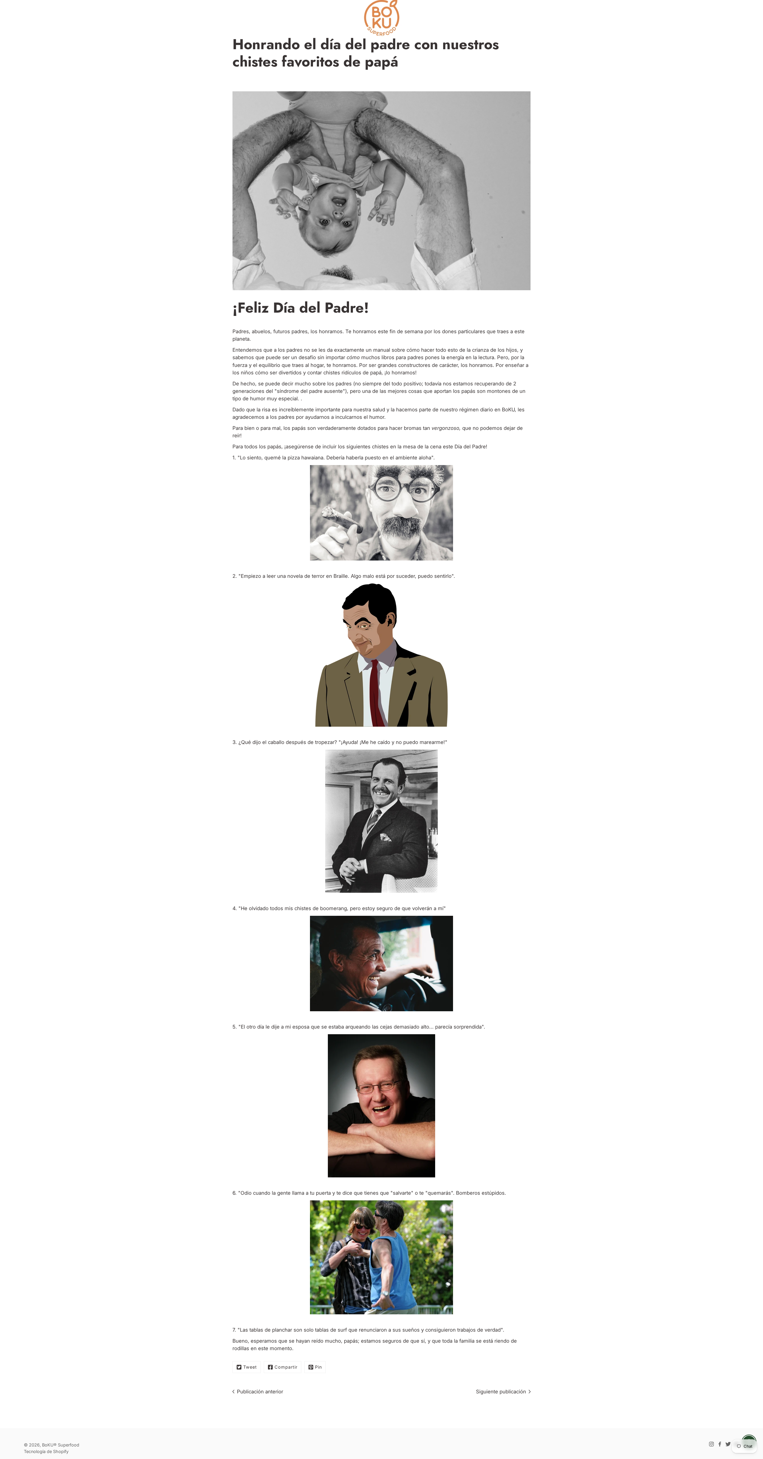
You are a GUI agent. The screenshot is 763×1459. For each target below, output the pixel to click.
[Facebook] (719, 1444)
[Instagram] (711, 1444)
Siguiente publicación (501, 1392)
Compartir (286, 1367)
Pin (318, 1367)
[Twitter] (728, 1444)
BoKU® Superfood (60, 1444)
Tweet (250, 1367)
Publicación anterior (260, 1392)
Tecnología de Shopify (46, 1451)
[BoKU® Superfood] (381, 18)
